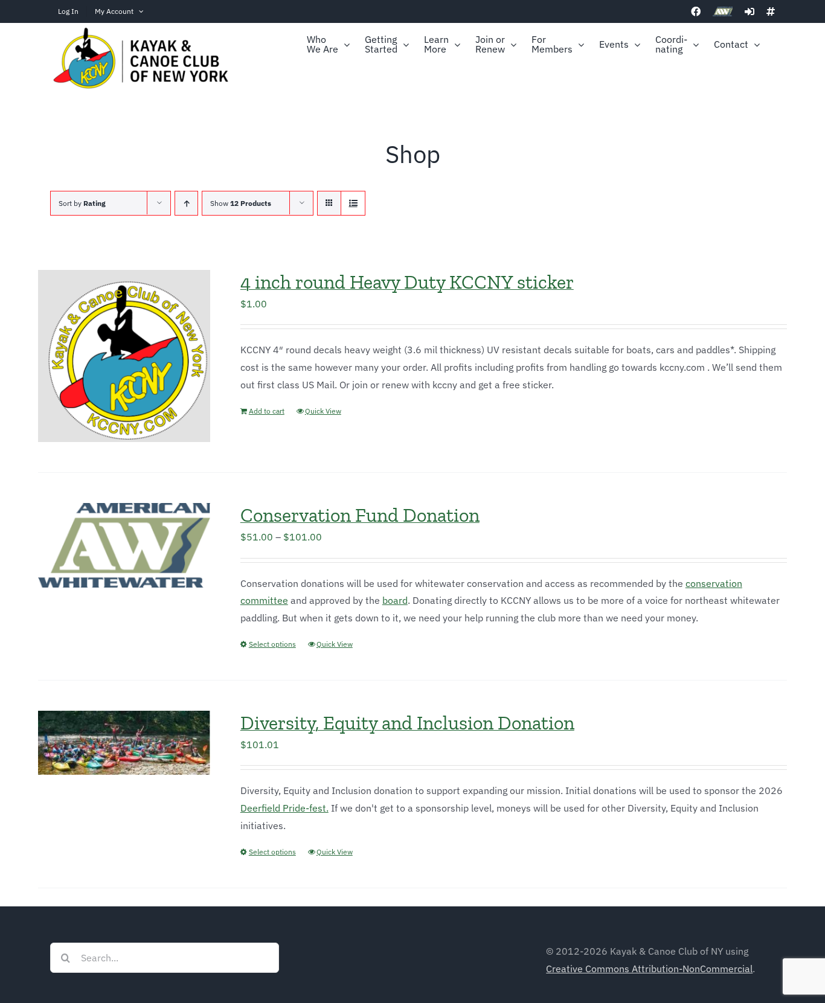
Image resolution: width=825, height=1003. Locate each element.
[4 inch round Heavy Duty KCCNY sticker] (124, 356)
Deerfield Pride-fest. (284, 808)
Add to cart (266, 410)
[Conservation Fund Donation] (124, 545)
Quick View (323, 410)
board (395, 600)
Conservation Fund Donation (360, 515)
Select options (272, 644)
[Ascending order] (186, 203)
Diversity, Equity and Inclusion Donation (407, 722)
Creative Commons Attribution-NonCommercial (649, 969)
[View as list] (353, 203)
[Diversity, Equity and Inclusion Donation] (124, 743)
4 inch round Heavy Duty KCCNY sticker (407, 282)
